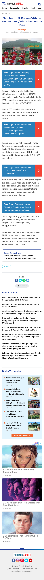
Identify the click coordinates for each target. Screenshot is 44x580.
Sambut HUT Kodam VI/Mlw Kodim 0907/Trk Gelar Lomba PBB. (18, 170)
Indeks (25, 8)
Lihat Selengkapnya (21, 435)
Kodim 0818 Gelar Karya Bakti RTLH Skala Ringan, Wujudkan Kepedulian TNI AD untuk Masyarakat (16, 425)
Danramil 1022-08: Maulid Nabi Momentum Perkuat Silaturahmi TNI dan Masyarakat (15, 414)
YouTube (32, 563)
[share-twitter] (20, 280)
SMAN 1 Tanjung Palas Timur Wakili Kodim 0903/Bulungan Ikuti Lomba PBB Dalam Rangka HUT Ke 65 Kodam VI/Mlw (18, 79)
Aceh (33, 8)
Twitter (27, 563)
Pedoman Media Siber (29, 569)
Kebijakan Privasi (18, 566)
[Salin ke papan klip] (27, 280)
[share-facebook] (16, 280)
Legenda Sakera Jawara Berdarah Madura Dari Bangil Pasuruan (14, 391)
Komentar (23, 286)
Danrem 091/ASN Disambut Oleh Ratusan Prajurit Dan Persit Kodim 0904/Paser (17, 207)
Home (4, 8)
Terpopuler (15, 8)
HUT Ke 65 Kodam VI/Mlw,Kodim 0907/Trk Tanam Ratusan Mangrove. (20, 257)
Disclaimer (29, 566)
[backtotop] (22, 550)
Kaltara (6, 266)
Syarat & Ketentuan (13, 569)
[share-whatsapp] (24, 280)
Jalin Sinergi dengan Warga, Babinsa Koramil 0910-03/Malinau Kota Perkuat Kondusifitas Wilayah (15, 380)
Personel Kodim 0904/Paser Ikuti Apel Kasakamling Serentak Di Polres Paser (16, 403)
